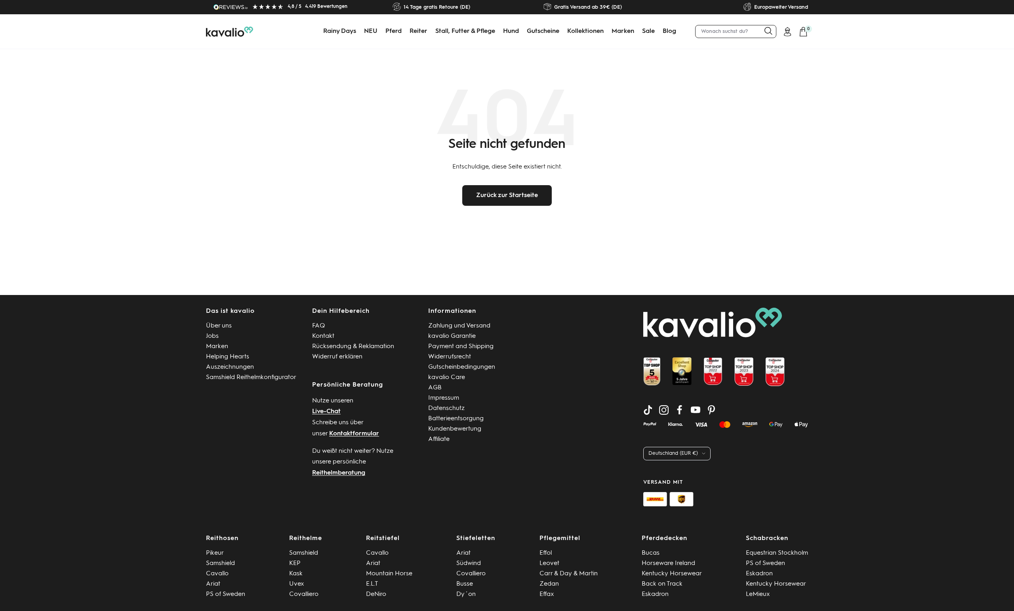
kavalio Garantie (452, 336)
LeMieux (758, 594)
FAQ (318, 326)
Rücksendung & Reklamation (353, 346)
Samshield (220, 563)
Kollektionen (585, 31)
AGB (435, 388)
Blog (669, 31)
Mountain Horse (389, 574)
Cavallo (217, 574)
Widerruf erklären (337, 357)
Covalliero (303, 594)
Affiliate (439, 439)
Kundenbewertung (454, 429)
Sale (648, 31)
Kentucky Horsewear (672, 574)
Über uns (219, 326)
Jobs (212, 336)
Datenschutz (446, 408)
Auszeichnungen (230, 367)
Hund (511, 31)
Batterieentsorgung (456, 419)
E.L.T (372, 584)
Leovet (549, 563)
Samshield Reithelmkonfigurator (251, 377)
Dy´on (466, 594)
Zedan (549, 584)
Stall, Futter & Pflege (465, 31)
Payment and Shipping (461, 346)
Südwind (468, 563)
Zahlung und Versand (459, 326)
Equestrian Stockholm (777, 553)
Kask (296, 574)
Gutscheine (543, 31)
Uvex (296, 584)
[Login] (787, 31)
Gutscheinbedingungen (461, 367)
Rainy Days (339, 31)
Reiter (418, 31)
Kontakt (323, 336)
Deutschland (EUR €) (673, 453)
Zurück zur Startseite (507, 195)
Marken (623, 31)
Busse (464, 584)
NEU (370, 31)
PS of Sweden (225, 594)
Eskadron (655, 594)
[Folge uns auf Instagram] (664, 410)
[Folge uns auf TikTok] (648, 410)
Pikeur (215, 553)
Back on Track (662, 584)
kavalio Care (446, 377)
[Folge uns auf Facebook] (679, 410)
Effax (546, 594)
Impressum (443, 398)
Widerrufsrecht (449, 357)
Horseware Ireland (668, 563)
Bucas (650, 553)
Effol (545, 553)
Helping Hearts (227, 357)
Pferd (393, 31)
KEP (295, 563)
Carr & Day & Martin (568, 574)
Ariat (213, 584)
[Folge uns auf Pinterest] (711, 410)
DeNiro (376, 594)
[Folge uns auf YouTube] (695, 410)
